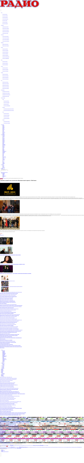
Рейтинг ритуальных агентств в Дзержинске (5, 381)
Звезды (3, 165)
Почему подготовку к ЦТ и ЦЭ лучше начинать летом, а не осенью (7, 382)
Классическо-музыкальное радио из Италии (9, 110)
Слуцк (3, 158)
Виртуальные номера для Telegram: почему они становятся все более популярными (12, 421)
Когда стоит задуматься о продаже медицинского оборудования (7, 399)
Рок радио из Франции (5, 23)
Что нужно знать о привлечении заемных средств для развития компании (8, 304)
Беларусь (3, 125)
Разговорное (15, 445)
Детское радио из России (7, 121)
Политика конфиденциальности (4, 451)
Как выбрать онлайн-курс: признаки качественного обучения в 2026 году (8, 379)
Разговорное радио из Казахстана (6, 94)
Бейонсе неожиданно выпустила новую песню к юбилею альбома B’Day (8, 322)
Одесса (3, 153)
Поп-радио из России (5, 61)
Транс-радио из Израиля (5, 53)
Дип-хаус (2, 34)
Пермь (3, 155)
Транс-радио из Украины (5, 50)
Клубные (2, 25)
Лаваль (3, 147)
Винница (4, 363)
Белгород (4, 351)
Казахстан (4, 129)
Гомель (3, 366)
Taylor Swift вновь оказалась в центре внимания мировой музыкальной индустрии (10, 392)
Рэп (1, 80)
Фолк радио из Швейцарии (7, 105)
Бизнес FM (1, 441)
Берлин (3, 139)
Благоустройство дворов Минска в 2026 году (5, 333)
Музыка (5, 178)
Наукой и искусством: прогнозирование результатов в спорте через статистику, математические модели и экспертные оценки (18, 418)
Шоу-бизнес (4, 167)
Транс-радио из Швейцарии (6, 58)
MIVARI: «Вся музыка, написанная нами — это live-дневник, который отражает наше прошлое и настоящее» (15, 273)
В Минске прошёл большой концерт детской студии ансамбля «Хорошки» (9, 335)
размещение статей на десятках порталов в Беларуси (11, 346)
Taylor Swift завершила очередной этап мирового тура (6, 409)
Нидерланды (4, 132)
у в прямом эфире (6, 344)
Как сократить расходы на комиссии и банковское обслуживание (7, 317)
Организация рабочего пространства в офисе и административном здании (8, 294)
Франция (3, 133)
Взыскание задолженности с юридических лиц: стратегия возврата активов (9, 389)
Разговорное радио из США (6, 96)
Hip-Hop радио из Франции (6, 88)
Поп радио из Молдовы (5, 64)
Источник (1, 233)
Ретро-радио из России (31, 445)
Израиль (3, 127)
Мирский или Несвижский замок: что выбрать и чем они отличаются (8, 295)
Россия (41, 445)
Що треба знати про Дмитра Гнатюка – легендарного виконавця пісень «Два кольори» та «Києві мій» (14, 422)
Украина (3, 126)
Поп (13, 445)
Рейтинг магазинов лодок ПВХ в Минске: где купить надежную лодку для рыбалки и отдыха (10, 401)
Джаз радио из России (6, 113)
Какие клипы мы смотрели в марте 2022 (6, 245)
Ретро (2, 66)
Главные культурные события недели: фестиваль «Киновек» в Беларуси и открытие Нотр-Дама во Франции (13, 412)
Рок (1, 12)
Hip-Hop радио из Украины (6, 83)
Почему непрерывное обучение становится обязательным (7, 307)
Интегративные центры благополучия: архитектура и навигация (7, 323)
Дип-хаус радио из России (5, 36)
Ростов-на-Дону (4, 156)
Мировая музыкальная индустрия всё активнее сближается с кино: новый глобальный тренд (11, 305)
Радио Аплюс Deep (2, 438)
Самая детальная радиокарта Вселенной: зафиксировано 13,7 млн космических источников (11, 408)
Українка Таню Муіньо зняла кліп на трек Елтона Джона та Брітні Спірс (10, 434)
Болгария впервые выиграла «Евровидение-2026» (6, 336)
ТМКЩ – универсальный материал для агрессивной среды (6, 410)
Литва (2, 372)
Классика (4, 107)
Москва (3, 150)
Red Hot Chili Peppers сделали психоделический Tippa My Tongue (9, 426)
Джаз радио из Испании (6, 118)
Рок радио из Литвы (5, 20)
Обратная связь (3, 450)
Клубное (9, 445)
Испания (2, 369)
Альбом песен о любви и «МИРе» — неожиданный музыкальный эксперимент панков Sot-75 (11, 286)
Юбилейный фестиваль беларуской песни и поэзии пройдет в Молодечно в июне (9, 334)
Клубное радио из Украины (6, 28)
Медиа (3, 166)
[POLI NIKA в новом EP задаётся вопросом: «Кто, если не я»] (5, 280)
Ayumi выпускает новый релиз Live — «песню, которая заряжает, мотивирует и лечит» (12, 264)
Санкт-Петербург (4, 157)
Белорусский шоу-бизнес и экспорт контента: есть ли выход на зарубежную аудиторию (10, 345)
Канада (2, 371)
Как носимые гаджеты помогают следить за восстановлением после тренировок (9, 326)
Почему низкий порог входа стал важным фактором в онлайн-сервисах (8, 324)
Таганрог (3, 159)
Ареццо (3, 136)
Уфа (3, 362)
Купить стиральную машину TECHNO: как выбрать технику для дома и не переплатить (10, 314)
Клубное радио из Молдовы (6, 31)
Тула (3, 160)
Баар (3, 137)
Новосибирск (4, 356)
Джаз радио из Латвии (6, 116)
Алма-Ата (4, 135)
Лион (3, 148)
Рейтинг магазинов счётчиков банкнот (4, 400)
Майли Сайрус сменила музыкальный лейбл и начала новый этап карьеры (9, 293)
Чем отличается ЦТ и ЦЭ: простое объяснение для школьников (9, 425)
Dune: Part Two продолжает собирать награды (5, 411)
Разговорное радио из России (6, 91)
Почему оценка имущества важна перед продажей (5, 390)
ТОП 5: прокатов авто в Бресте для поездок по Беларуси (6, 380)
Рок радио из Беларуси (5, 17)
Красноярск (4, 354)
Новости (2, 164)
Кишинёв (3, 146)
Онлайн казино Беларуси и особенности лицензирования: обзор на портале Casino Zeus (12, 429)
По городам (2, 134)
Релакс (2, 72)
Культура (13, 447)
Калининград (4, 144)
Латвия (3, 130)
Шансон (2, 42)
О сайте (2, 168)
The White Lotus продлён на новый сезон (5, 343)
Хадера (3, 162)
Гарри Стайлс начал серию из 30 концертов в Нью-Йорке (7, 313)
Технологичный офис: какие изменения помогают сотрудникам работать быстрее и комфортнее (11, 306)
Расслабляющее (23, 445)
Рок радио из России (5, 14)
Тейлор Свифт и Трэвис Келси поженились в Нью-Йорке (6, 325)
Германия (2, 367)
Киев (8, 445)
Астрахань (4, 350)
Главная (1, 178)
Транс (2, 47)
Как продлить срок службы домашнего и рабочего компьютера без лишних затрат (9, 388)
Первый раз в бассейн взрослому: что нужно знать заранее (6, 297)
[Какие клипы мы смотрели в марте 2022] (6, 244)
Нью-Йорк (4, 152)
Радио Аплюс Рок (2, 437)
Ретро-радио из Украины (5, 69)
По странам (2, 124)
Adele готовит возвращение (3, 303)
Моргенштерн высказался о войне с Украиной (6, 442)
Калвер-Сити (4, 145)
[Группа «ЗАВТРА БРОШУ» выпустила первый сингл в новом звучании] (6, 253)
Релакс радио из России (5, 74)
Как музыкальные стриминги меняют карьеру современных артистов (8, 296)
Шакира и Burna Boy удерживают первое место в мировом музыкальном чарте (9, 315)
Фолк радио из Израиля (6, 102)
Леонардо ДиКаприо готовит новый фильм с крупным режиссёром (8, 342)
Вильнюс (3, 140)
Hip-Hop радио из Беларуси (6, 85)
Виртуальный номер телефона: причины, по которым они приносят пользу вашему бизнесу (13, 417)
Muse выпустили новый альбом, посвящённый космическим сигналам (8, 332)
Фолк (3, 99)
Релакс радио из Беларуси (5, 77)
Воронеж (3, 142)
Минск (3, 149)
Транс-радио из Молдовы (5, 55)
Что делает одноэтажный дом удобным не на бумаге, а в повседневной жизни (8, 402)
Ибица (3, 143)
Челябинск (4, 163)
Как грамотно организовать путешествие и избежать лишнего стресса (8, 398)
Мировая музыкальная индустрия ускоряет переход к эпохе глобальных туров (9, 391)
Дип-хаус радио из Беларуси (6, 39)
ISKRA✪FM (2, 433)
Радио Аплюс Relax (3, 430)
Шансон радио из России (5, 44)
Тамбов (3, 360)
